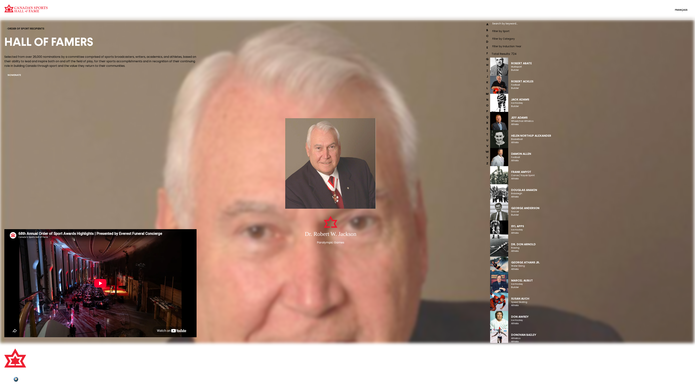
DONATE (181, 373)
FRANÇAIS (681, 10)
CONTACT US (184, 358)
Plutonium (26, 380)
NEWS (180, 368)
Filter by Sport (500, 31)
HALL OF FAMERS (345, 12)
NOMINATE (14, 75)
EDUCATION (342, 7)
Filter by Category (503, 39)
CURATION (157, 7)
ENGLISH (662, 10)
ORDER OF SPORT (161, 12)
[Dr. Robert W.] (330, 163)
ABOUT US (182, 353)
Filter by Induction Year (506, 46)
